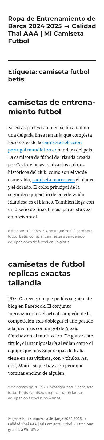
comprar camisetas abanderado (57, 236)
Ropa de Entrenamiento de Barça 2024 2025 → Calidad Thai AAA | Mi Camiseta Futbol (52, 30)
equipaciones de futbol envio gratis (38, 242)
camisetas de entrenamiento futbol (51, 107)
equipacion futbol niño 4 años (34, 398)
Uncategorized (59, 231)
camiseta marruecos (53, 179)
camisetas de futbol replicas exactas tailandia (46, 273)
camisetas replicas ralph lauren (56, 392)
